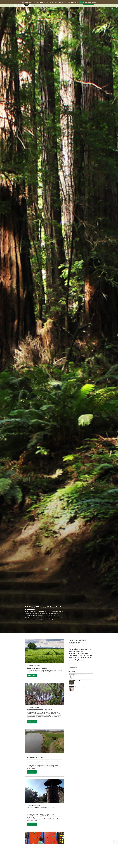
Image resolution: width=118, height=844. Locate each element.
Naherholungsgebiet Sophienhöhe (40, 808)
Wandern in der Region (35, 665)
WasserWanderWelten (35, 755)
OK (80, 2)
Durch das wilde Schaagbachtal (39, 710)
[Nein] (116, 2)
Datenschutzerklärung (89, 2)
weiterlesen (32, 676)
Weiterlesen (31, 721)
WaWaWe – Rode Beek (35, 757)
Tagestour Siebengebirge (37, 668)
